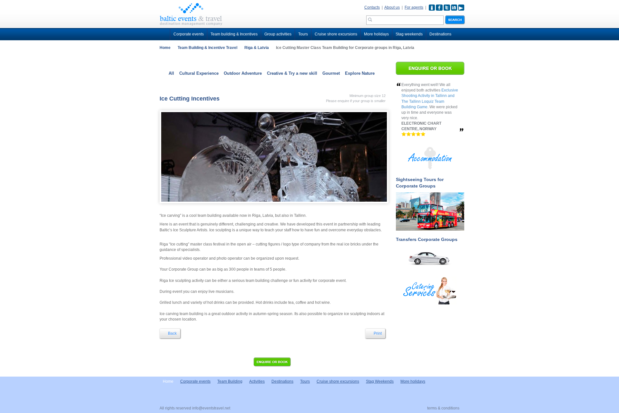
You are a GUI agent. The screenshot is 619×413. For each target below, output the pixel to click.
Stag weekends (409, 34)
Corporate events (188, 34)
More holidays (376, 34)
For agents (414, 7)
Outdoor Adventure (243, 73)
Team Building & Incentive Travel (207, 47)
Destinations (440, 34)
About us (392, 7)
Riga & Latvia (256, 47)
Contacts (372, 7)
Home (165, 47)
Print (377, 333)
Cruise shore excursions (336, 34)
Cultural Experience (199, 73)
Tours (303, 34)
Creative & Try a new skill (292, 73)
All (171, 73)
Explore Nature (360, 73)
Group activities (277, 34)
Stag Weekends (380, 381)
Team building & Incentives (234, 34)
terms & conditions (443, 408)
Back (172, 333)
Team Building (229, 381)
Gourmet (331, 73)
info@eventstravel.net (211, 408)
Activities (257, 381)
